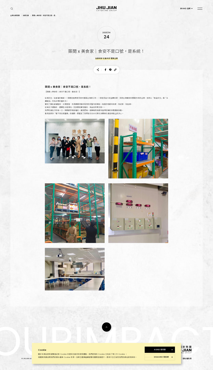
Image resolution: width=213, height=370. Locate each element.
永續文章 (26, 15)
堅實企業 (114, 58)
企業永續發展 (15, 15)
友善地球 (98, 58)
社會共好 (106, 58)
